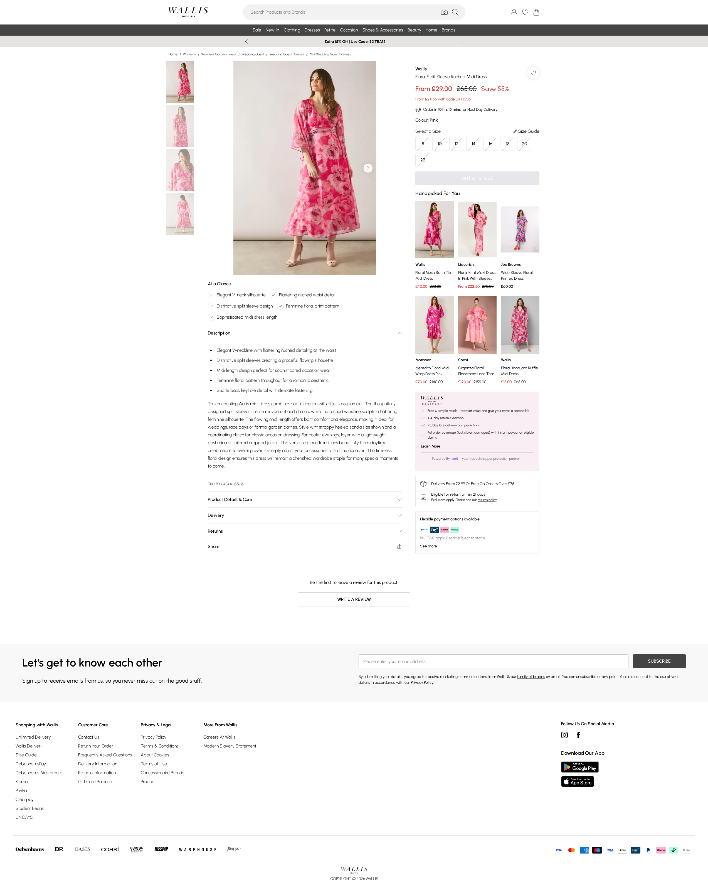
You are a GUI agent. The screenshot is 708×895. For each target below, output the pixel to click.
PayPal (22, 790)
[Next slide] (461, 41)
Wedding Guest (253, 54)
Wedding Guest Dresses (287, 54)
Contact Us (88, 737)
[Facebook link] (578, 735)
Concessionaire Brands (162, 772)
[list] (304, 168)
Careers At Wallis (219, 737)
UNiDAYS (24, 817)
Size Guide (26, 755)
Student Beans (30, 808)
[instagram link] (564, 735)
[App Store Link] (580, 774)
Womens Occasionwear (218, 54)
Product (148, 781)
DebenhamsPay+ (32, 763)
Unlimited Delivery (33, 737)
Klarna (22, 781)
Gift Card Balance (95, 781)
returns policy (487, 500)
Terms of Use (154, 763)
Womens (189, 54)
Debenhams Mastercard (39, 772)
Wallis (421, 69)
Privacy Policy (153, 737)
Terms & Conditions (160, 746)
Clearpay (25, 799)
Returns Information (97, 772)
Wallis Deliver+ (29, 746)
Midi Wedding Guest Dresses (330, 54)
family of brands (531, 676)
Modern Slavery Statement (229, 746)
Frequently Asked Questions (105, 755)
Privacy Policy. (422, 682)
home (173, 54)
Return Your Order (95, 746)
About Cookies (155, 755)
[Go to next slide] (368, 168)
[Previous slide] (246, 41)
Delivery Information (97, 763)
